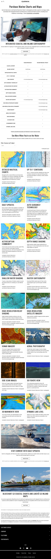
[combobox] (8, 145)
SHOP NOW (25, 505)
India (25, 544)
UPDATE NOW (25, 458)
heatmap (15, 210)
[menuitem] (4, 1)
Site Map (17, 553)
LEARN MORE (25, 51)
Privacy (29, 553)
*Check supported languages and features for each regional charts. (25, 131)
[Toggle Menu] (0, 1)
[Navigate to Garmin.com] (25, 1)
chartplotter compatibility (33, 13)
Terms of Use (23, 553)
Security (34, 553)
